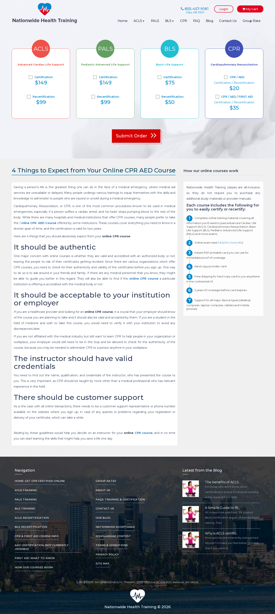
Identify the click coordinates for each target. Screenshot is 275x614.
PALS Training (26, 499)
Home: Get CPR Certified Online (40, 480)
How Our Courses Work (34, 567)
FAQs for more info (230, 242)
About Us (103, 490)
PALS (155, 21)
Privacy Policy (107, 554)
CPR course (144, 433)
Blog (209, 21)
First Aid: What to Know (35, 558)
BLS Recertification (31, 526)
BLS (168, 21)
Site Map (102, 563)
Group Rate (251, 21)
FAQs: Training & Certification (120, 499)
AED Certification (41, 547)
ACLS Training (26, 490)
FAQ (196, 21)
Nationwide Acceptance (115, 526)
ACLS (137, 21)
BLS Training (25, 508)
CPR (183, 21)
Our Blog (103, 517)
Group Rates (106, 480)
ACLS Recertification (32, 517)
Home (122, 21)
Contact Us (228, 21)
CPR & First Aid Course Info (37, 536)
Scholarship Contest (113, 536)
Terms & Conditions (112, 545)
